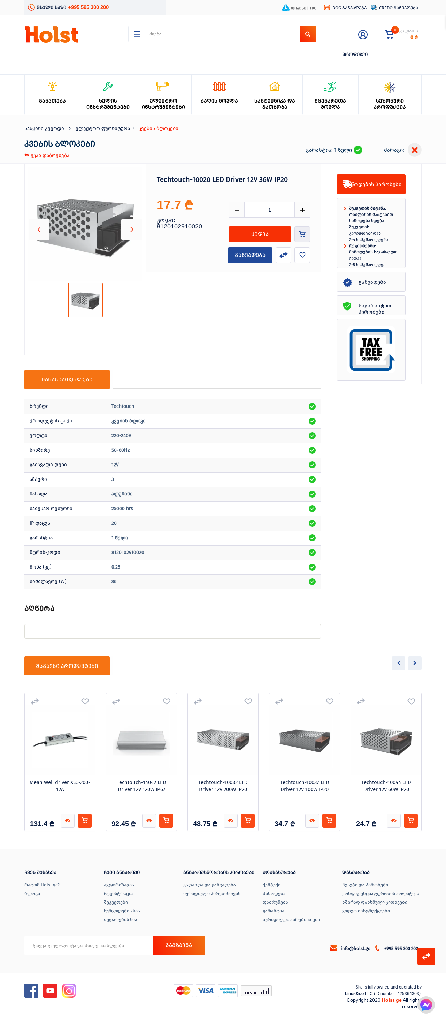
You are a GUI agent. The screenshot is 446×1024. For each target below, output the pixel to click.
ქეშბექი (271, 884)
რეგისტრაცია (119, 893)
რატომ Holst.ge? (42, 884)
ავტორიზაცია (119, 884)
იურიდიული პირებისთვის (211, 893)
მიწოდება (274, 893)
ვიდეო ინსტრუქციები (366, 910)
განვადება (250, 255)
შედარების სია (120, 919)
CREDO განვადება (398, 7)
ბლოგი (32, 893)
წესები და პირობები (365, 884)
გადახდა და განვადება (209, 884)
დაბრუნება (275, 902)
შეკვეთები (116, 902)
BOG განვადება (349, 7)
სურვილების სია (122, 910)
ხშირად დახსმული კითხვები (374, 902)
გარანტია (273, 910)
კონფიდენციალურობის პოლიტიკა (380, 893)
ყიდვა (260, 234)
